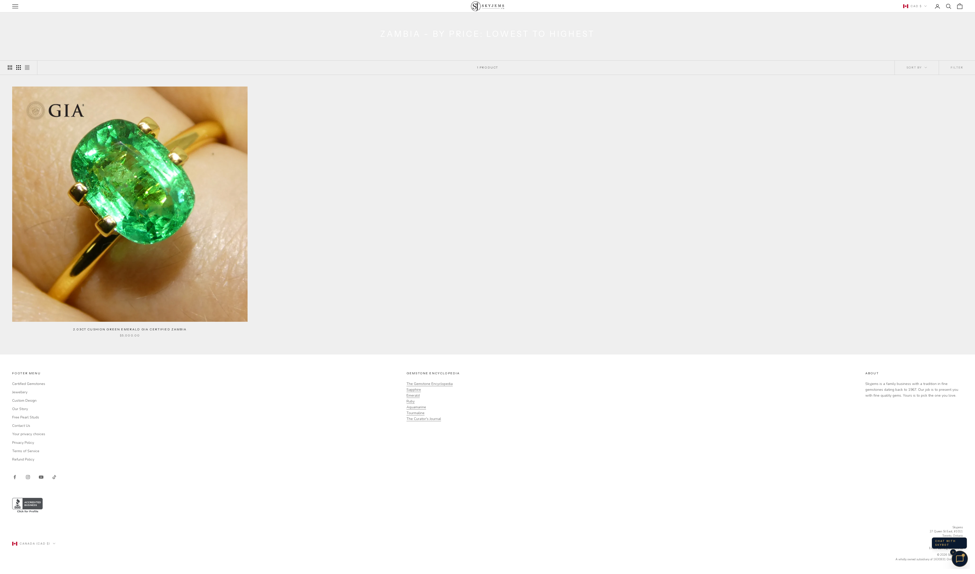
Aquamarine (416, 407)
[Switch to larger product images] (10, 67)
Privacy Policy (23, 442)
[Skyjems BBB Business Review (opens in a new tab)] (487, 505)
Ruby (411, 401)
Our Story (20, 409)
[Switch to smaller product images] (18, 67)
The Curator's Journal (424, 418)
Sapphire (414, 389)
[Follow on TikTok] (54, 477)
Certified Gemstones (28, 383)
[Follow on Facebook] (14, 477)
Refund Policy (23, 459)
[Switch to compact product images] (27, 67)
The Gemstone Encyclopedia (430, 383)
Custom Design (24, 400)
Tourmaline (416, 413)
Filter (957, 67)
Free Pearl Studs (25, 417)
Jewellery (19, 392)
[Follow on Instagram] (27, 477)
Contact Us (21, 425)
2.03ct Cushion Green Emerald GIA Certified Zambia (130, 329)
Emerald (413, 395)
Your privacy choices (28, 434)
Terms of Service (25, 451)
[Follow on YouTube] (41, 477)
